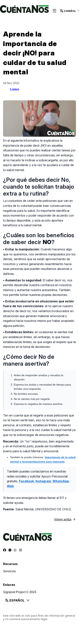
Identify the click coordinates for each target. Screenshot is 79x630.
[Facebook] (4, 550)
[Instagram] (20, 550)
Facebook (26, 481)
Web (10, 486)
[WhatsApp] (15, 550)
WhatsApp (61, 481)
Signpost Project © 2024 (19, 592)
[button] (39, 600)
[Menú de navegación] (54, 11)
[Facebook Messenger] (10, 550)
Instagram (43, 481)
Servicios (9, 571)
